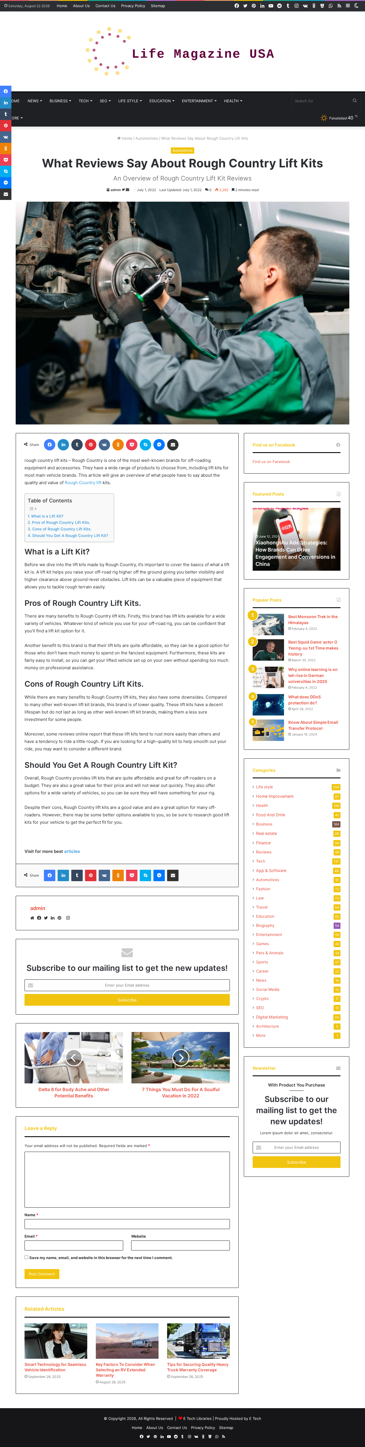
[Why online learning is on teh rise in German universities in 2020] (268, 677)
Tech (84, 101)
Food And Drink (270, 814)
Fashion (263, 889)
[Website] (33, 918)
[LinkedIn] (54, 918)
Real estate (266, 833)
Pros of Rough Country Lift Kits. (61, 522)
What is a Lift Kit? (47, 516)
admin (116, 190)
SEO (103, 101)
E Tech (255, 1418)
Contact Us (105, 5)
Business (59, 101)
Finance (263, 842)
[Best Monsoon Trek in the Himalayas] (268, 624)
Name (31, 1214)
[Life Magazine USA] (182, 51)
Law (260, 898)
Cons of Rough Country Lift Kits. (62, 529)
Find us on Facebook (271, 461)
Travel (261, 907)
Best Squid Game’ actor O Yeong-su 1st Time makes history (313, 648)
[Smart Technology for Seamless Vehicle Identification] (56, 1341)
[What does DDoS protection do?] (268, 705)
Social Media (267, 989)
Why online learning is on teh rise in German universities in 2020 (313, 675)
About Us (81, 5)
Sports (262, 962)
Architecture (267, 1026)
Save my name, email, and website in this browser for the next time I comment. (101, 1257)
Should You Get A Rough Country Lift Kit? (70, 535)
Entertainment (197, 101)
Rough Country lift (83, 482)
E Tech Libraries (197, 1418)
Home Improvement (275, 796)
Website (138, 1236)
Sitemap (158, 5)
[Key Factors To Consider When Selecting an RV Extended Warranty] (127, 1341)
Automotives (146, 138)
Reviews (263, 852)
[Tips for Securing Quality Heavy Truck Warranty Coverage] (198, 1341)
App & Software (271, 870)
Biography (265, 925)
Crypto (262, 998)
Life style (128, 101)
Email (31, 1236)
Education (160, 101)
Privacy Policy (133, 5)
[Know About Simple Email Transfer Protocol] (268, 730)
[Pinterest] (61, 918)
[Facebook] (40, 918)
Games (262, 943)
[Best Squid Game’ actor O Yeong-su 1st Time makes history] (268, 650)
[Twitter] (47, 918)
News (33, 101)
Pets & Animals (269, 953)
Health (231, 101)
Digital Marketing (272, 1017)
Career (262, 971)
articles (72, 851)
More (13, 118)
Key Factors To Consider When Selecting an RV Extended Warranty (125, 1370)
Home (62, 5)
